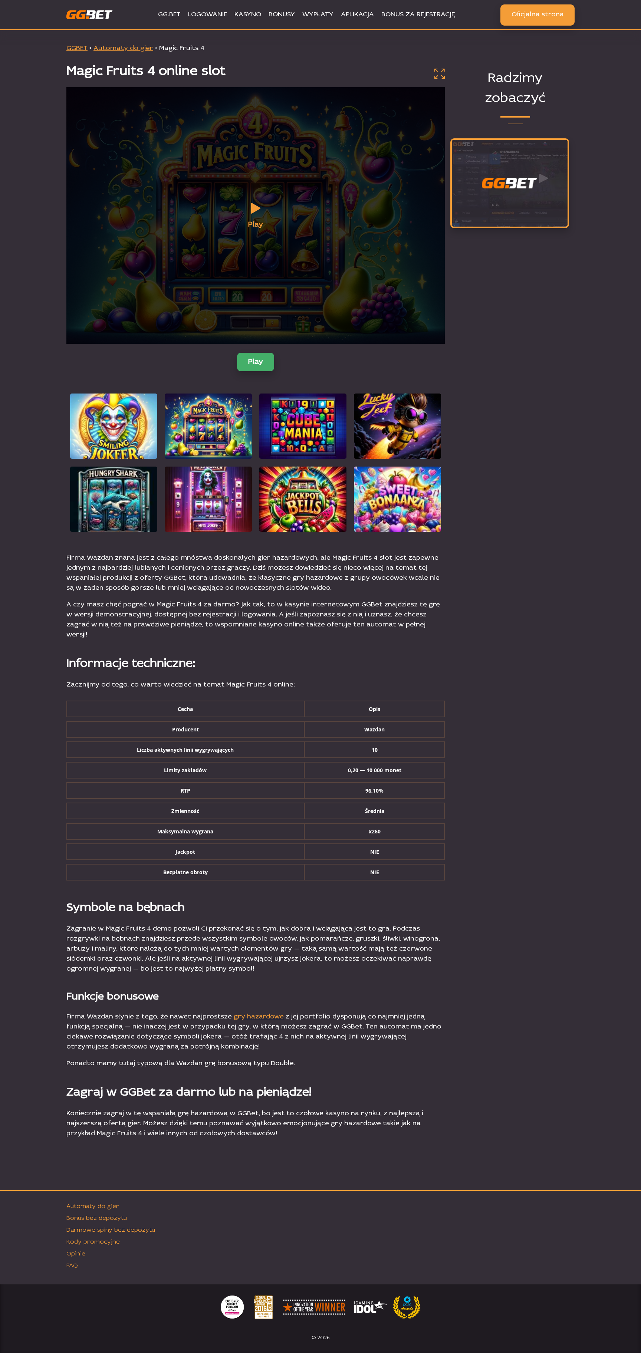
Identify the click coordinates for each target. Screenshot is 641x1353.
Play (255, 362)
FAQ (72, 1266)
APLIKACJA (357, 14)
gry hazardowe (259, 1017)
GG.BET (169, 14)
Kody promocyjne (93, 1242)
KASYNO (247, 14)
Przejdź (510, 219)
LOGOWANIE (207, 14)
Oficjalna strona (538, 14)
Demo (113, 445)
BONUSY (282, 14)
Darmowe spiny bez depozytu (110, 1230)
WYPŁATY (317, 14)
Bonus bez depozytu (96, 1218)
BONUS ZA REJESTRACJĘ (418, 14)
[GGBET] (510, 183)
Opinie (75, 1254)
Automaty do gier (92, 1206)
